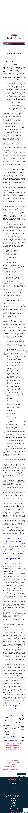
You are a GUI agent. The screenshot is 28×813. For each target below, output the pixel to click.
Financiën (14, 805)
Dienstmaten (14, 798)
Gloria (14, 751)
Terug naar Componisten (14, 771)
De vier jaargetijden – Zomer (14, 745)
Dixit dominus (14, 758)
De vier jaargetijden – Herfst (14, 747)
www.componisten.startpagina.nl (11, 769)
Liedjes (14, 803)
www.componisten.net (8, 768)
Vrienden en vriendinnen (14, 795)
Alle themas (14, 806)
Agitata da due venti (14, 762)
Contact (9, 810)
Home (4, 50)
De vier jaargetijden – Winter (14, 749)
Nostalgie (14, 802)
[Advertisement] (14, 17)
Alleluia (14, 764)
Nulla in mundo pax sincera (14, 760)
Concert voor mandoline (14, 756)
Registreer (14, 788)
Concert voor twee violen (14, 754)
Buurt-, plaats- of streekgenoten (14, 796)
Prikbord (14, 794)
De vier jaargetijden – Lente (14, 743)
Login (14, 787)
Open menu (12, 44)
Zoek (14, 789)
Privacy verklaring (16, 810)
